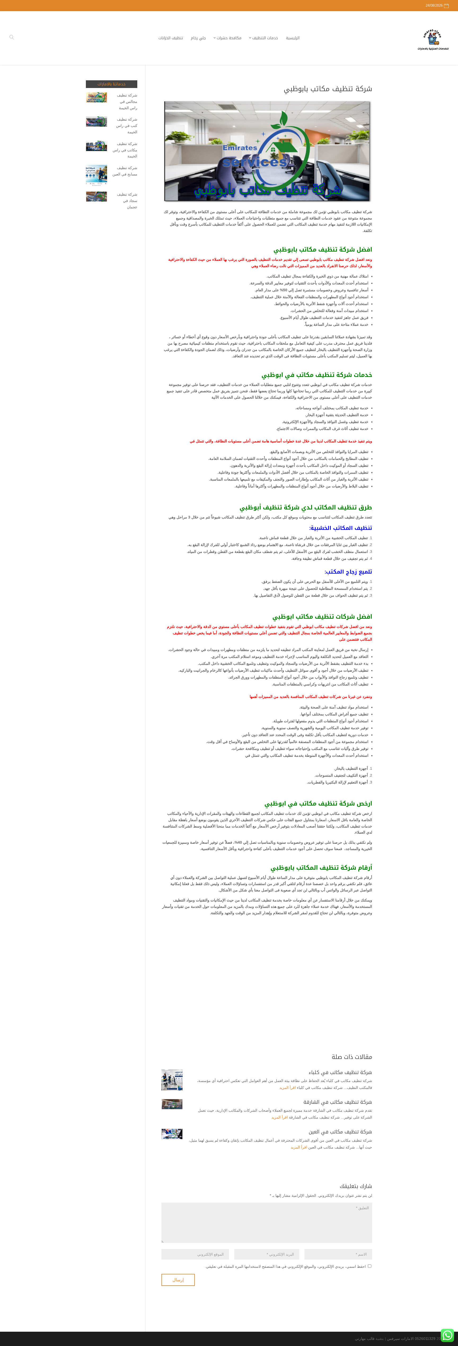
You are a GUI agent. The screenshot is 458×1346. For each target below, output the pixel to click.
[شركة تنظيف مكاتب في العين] (172, 1134)
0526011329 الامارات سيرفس (411, 1338)
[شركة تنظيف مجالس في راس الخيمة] (96, 98)
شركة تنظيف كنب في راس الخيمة (126, 125)
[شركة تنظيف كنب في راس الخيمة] (96, 122)
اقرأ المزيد (287, 1087)
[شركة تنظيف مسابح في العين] (96, 176)
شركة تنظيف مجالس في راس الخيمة (127, 101)
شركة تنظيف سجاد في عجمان (127, 200)
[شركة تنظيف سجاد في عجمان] (96, 197)
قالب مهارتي (365, 1338)
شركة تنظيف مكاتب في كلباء (340, 1072)
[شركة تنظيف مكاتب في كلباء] (172, 1079)
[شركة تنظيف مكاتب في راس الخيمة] (96, 147)
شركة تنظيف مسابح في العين (124, 171)
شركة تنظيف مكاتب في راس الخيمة (125, 150)
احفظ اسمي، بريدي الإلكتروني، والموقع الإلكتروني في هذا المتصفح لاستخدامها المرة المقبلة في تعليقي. (285, 1266)
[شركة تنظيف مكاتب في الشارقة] (172, 1104)
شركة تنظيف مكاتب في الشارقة (337, 1102)
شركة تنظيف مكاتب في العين (340, 1131)
